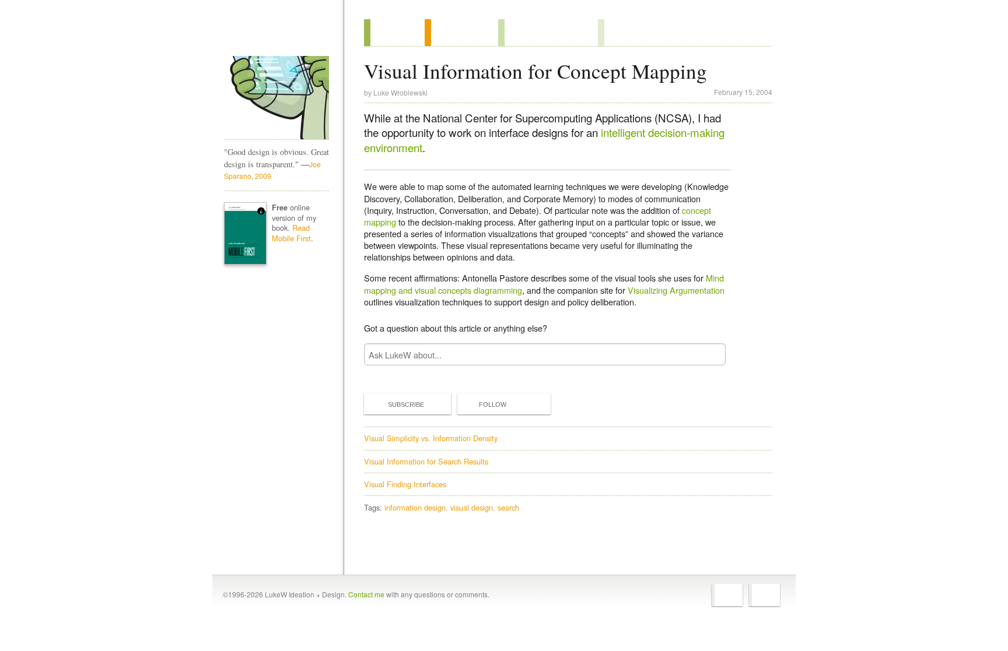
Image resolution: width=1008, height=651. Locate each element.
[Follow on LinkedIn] (764, 595)
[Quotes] (461, 32)
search (508, 507)
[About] (394, 32)
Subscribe (406, 404)
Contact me (366, 594)
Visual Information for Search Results (426, 461)
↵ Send (709, 355)
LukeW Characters (276, 98)
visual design (471, 507)
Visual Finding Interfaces (405, 484)
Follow (492, 404)
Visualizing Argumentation (676, 290)
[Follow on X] (727, 595)
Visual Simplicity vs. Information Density (431, 438)
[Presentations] (548, 32)
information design (415, 507)
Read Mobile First (291, 233)
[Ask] (621, 32)
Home (272, 34)
